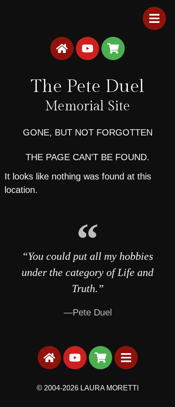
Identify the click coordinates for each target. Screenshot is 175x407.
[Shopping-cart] (113, 48)
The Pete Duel (87, 86)
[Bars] (154, 18)
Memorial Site (87, 106)
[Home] (62, 48)
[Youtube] (87, 48)
